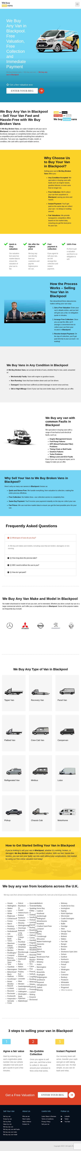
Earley (39, 934)
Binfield (64, 936)
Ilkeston (21, 949)
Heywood (40, 982)
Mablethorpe (23, 1001)
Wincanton (41, 939)
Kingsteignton (42, 977)
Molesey (64, 903)
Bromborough (23, 952)
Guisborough (41, 916)
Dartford (64, 957)
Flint (31, 969)
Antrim (39, 964)
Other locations (66, 990)
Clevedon (21, 920)
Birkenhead (11, 972)
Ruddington (11, 953)
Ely (19, 961)
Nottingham (41, 918)
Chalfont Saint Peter (44, 926)
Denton (10, 936)
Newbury (10, 926)
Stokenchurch (23, 913)
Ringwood (65, 987)
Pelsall (63, 964)
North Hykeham (67, 913)
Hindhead (40, 913)
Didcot (20, 903)
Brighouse (11, 916)
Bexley (39, 931)
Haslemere (22, 969)
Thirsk (39, 947)
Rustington (41, 975)
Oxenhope (22, 928)
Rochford (21, 942)
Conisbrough (41, 936)
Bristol (9, 981)
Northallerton (12, 931)
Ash (8, 934)
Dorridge (64, 926)
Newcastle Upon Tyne (11, 962)
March (9, 924)
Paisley (21, 972)
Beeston (64, 947)
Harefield (10, 967)
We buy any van (30, 72)
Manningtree (12, 969)
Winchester (65, 916)
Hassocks (40, 944)
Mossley (21, 923)
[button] (77, 4)
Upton (9, 911)
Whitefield (22, 947)
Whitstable (65, 982)
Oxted (39, 954)
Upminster (22, 989)
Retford (21, 915)
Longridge (22, 944)
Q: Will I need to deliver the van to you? (24, 565)
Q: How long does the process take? (23, 558)
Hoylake (64, 921)
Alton (63, 929)
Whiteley (40, 962)
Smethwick (41, 980)
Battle (63, 924)
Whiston (64, 934)
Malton (20, 967)
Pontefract (11, 929)
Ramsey (10, 958)
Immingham (65, 908)
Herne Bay (41, 908)
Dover (63, 972)
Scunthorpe (11, 979)
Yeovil (63, 967)
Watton (10, 908)
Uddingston (22, 991)
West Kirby (41, 952)
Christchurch (12, 918)
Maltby (39, 906)
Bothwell (21, 930)
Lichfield (10, 988)
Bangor (63, 944)
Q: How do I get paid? (18, 572)
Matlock (40, 903)
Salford (39, 987)
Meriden (10, 950)
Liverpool (10, 955)
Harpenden (11, 999)
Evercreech (65, 985)
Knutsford (40, 924)
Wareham (11, 943)
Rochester (11, 993)
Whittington (65, 970)
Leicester (21, 979)
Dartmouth (22, 959)
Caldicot (40, 911)
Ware (20, 981)
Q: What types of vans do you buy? (23, 538)
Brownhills (41, 972)
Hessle (10, 903)
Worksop (40, 959)
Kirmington (65, 962)
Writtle (9, 913)
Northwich (65, 959)
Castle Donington (67, 918)
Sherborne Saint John (69, 952)
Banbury (64, 977)
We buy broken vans (14, 72)
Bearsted (10, 991)
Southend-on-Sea (67, 906)
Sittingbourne (42, 985)
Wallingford (11, 906)
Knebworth (11, 996)
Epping (63, 911)
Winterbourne (42, 921)
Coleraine (64, 975)
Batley (20, 964)
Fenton (10, 921)
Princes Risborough (22, 955)
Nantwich (21, 918)
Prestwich (64, 980)
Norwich (40, 970)
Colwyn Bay (21, 938)
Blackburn (22, 906)
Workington (22, 994)
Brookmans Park (43, 957)
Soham (63, 954)
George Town (66, 931)
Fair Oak (64, 941)
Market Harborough (44, 941)
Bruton (63, 949)
